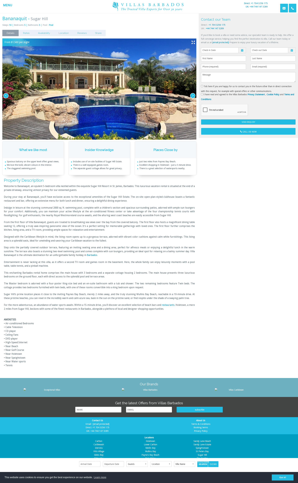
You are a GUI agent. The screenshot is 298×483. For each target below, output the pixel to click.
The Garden (202, 458)
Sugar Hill (202, 455)
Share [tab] (98, 33)
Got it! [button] (282, 477)
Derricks (99, 448)
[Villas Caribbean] (235, 389)
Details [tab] (10, 33)
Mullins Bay (150, 451)
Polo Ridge (150, 458)
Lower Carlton (150, 444)
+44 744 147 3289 (215, 28)
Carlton (98, 441)
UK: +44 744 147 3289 (257, 6)
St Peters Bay (202, 451)
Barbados (92, 255)
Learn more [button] (100, 477)
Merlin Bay (150, 448)
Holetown (150, 441)
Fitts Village (98, 451)
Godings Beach (99, 461)
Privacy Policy (201, 431)
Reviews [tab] (82, 33)
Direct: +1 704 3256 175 (256, 3)
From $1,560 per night (17, 42)
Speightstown (202, 448)
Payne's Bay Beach (150, 455)
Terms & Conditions (200, 424)
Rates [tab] (26, 33)
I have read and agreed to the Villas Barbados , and (247, 96)
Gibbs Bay (99, 455)
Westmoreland (202, 461)
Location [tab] (64, 33)
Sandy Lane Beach (202, 441)
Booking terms (201, 427)
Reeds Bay (151, 465)
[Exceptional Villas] (51, 389)
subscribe (199, 409)
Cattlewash (99, 444)
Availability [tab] (44, 33)
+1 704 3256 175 (217, 25)
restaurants (168, 305)
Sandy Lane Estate (202, 444)
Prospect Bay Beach (150, 461)
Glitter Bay (99, 458)
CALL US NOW (249, 131)
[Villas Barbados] (149, 389)
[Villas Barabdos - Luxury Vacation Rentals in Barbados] (149, 6)
